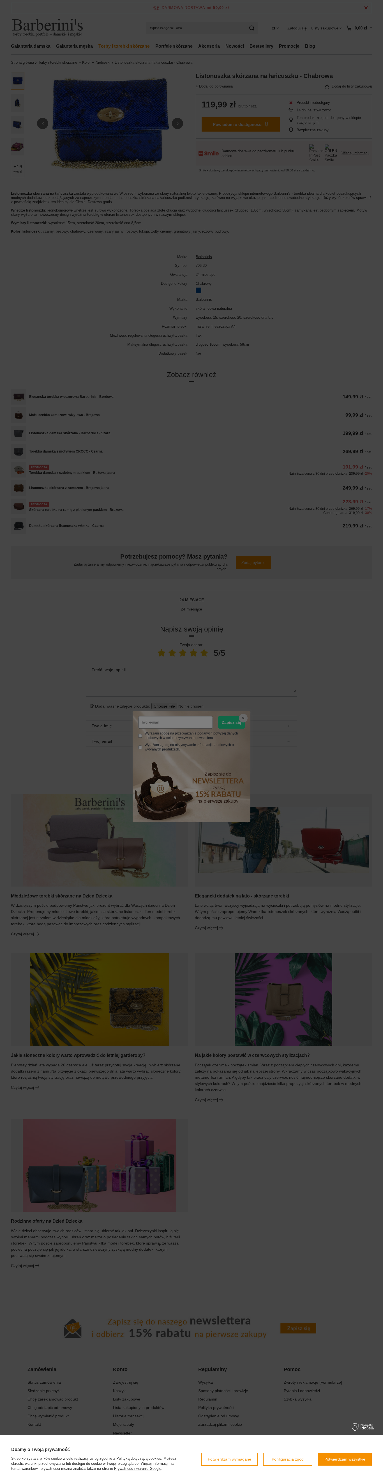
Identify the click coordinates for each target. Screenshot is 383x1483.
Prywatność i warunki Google (137, 1468)
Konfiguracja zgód (288, 1459)
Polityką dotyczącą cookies (138, 1458)
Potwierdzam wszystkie (344, 1459)
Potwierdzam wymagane (229, 1459)
